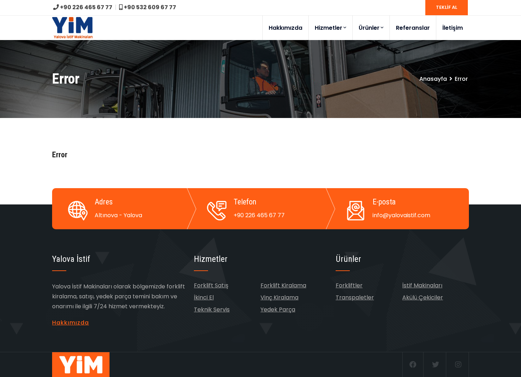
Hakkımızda (285, 28)
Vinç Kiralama (279, 297)
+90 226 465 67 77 (85, 7)
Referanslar (413, 28)
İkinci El (204, 297)
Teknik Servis (212, 309)
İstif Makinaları (422, 285)
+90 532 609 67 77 (149, 7)
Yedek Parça (277, 309)
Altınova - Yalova (118, 215)
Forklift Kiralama (283, 285)
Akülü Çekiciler (422, 297)
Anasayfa (433, 79)
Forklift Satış (211, 285)
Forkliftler (349, 285)
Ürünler (369, 28)
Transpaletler (355, 297)
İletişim (452, 28)
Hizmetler (328, 28)
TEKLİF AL (446, 7)
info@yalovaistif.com (401, 215)
